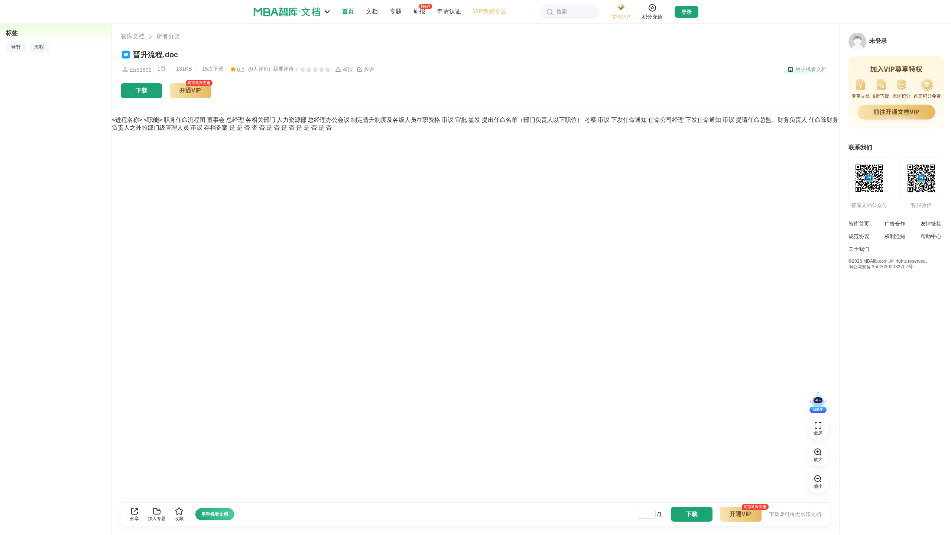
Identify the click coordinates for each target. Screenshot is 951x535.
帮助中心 (931, 236)
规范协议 (858, 236)
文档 (372, 11)
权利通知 (895, 236)
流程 (39, 47)
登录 (686, 12)
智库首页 (858, 224)
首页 (348, 11)
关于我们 (858, 249)
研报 (419, 11)
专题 (396, 11)
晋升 (16, 47)
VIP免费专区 (489, 11)
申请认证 (449, 11)
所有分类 (168, 36)
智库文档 (133, 36)
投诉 (368, 69)
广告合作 (895, 224)
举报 (347, 69)
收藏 (179, 518)
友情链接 (931, 224)
